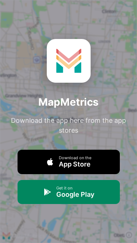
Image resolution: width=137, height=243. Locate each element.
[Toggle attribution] (129, 235)
